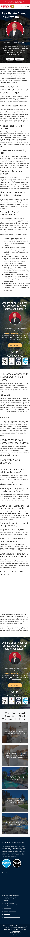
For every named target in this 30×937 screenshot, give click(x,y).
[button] (21, 6)
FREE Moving (7, 1)
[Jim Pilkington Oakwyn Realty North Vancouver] (7, 6)
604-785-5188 (18, 2)
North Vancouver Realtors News (12, 917)
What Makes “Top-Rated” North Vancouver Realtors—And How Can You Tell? (15, 778)
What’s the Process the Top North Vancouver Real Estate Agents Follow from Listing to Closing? (15, 755)
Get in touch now (16, 339)
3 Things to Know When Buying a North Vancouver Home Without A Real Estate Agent (15, 800)
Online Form (7, 914)
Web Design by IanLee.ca (15, 934)
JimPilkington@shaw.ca (10, 911)
